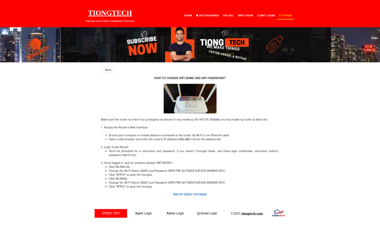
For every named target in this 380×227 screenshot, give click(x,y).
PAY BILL (228, 15)
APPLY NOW (245, 15)
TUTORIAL (285, 15)
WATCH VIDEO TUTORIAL (190, 194)
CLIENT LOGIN (266, 15)
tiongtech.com (252, 213)
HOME (188, 15)
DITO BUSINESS (207, 15)
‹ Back (107, 70)
